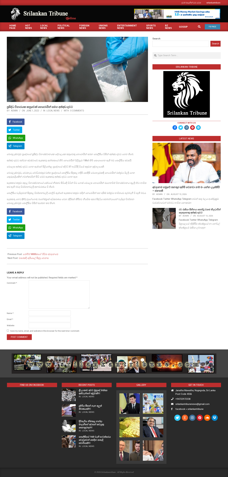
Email (10, 319)
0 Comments (77, 110)
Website (10, 325)
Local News (53, 110)
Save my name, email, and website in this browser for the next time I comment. (45, 331)
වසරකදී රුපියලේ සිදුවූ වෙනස (34, 258)
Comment (12, 283)
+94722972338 (182, 399)
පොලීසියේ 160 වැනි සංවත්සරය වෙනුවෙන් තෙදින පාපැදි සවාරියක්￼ (95, 439)
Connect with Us (186, 123)
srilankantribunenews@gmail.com (192, 404)
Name (10, 313)
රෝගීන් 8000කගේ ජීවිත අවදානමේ (40, 254)
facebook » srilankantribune (189, 409)
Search (156, 38)
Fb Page (212, 27)
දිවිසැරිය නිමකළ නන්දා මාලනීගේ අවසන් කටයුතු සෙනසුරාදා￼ (91, 424)
